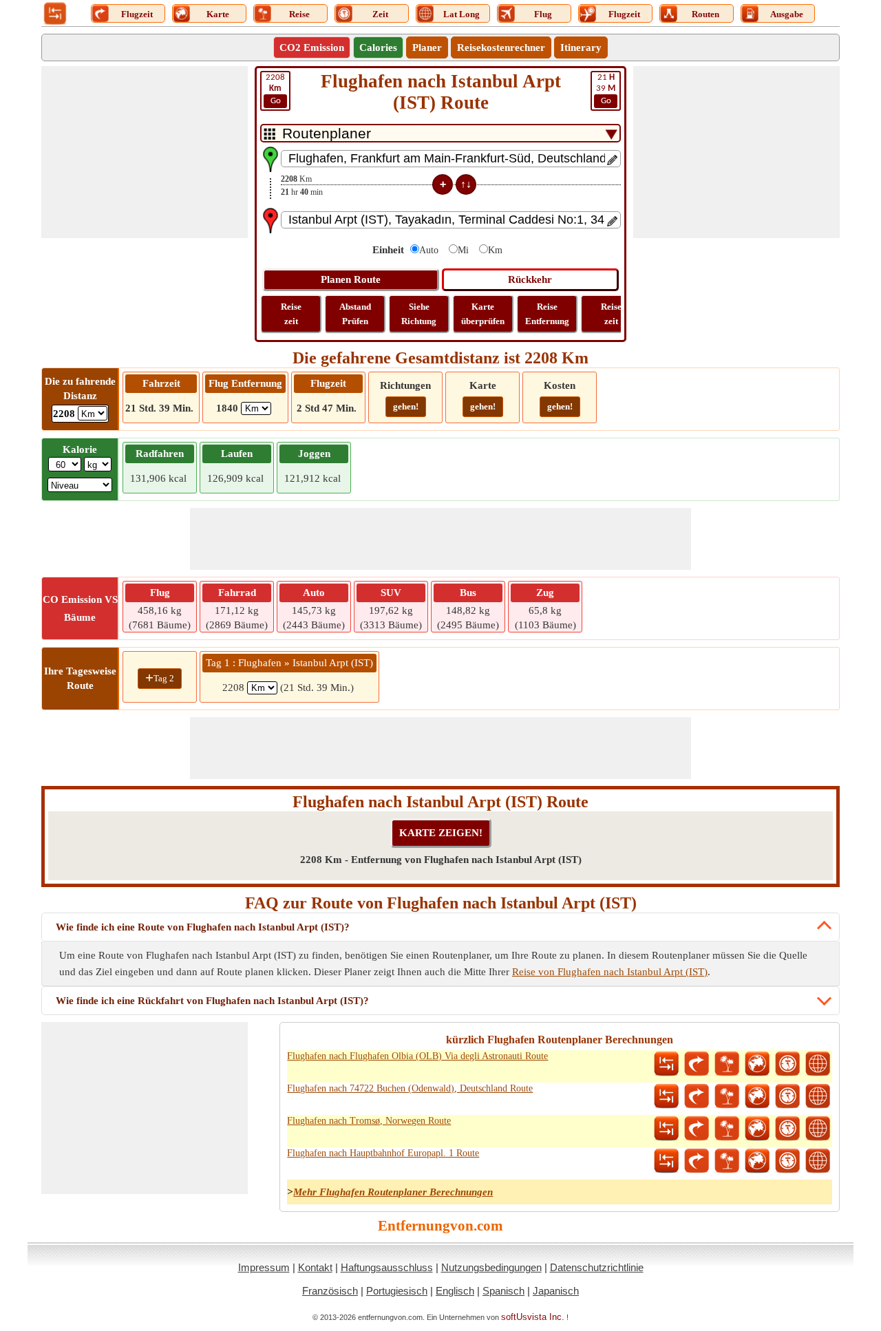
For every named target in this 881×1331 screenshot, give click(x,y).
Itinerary (581, 47)
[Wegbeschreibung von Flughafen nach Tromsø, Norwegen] (696, 1128)
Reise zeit (291, 313)
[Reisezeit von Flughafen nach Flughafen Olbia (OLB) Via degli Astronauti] (787, 1064)
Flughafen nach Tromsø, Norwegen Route (369, 1121)
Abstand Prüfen (355, 313)
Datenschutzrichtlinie (597, 1267)
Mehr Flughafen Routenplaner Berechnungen (393, 1191)
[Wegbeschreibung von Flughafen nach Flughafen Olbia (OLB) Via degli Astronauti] (696, 1064)
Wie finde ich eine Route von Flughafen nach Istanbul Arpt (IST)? (203, 927)
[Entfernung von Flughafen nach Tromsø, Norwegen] (666, 1128)
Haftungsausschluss (387, 1267)
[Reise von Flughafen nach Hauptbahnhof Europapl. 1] (727, 1161)
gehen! (405, 406)
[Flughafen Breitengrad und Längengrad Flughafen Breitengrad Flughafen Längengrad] (817, 1064)
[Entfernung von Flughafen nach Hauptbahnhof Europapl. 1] (666, 1161)
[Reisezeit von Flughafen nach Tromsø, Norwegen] (787, 1128)
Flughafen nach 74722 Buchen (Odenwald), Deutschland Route (410, 1088)
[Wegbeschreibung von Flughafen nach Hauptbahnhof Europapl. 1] (696, 1161)
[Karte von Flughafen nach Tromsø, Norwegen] (757, 1128)
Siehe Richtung (418, 313)
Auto (428, 250)
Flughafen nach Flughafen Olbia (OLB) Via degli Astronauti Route (417, 1056)
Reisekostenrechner (501, 47)
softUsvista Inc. (532, 1317)
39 (605, 89)
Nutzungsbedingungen (491, 1267)
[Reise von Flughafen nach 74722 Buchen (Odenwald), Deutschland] (727, 1096)
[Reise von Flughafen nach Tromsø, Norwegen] (727, 1128)
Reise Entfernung (547, 313)
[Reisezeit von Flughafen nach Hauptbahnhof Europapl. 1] (787, 1161)
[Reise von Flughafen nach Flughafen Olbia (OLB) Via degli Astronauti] (727, 1064)
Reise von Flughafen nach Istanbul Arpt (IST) (610, 971)
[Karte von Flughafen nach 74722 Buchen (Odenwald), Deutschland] (757, 1096)
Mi (463, 250)
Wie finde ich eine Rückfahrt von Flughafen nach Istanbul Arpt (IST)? (212, 1000)
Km (495, 250)
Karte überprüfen (483, 313)
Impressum (264, 1267)
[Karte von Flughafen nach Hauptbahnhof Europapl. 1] (757, 1161)
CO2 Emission (311, 47)
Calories (378, 47)
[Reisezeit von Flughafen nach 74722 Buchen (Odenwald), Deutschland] (787, 1096)
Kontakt (315, 1267)
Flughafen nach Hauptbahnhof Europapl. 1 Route (383, 1153)
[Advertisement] (144, 152)
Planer (427, 47)
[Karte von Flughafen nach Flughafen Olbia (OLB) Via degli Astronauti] (757, 1064)
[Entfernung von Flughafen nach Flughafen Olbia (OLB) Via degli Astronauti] (666, 1064)
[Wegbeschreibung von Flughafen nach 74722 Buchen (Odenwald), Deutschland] (696, 1096)
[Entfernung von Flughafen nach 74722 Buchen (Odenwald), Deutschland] (666, 1096)
